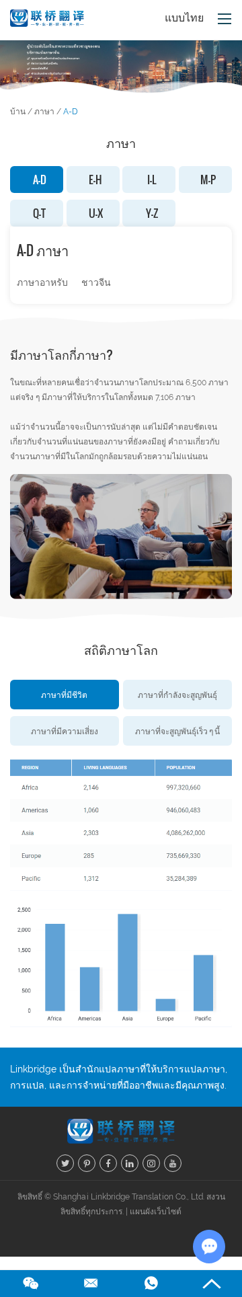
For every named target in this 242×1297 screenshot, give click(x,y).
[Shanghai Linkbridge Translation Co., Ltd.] (47, 19)
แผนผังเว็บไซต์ (156, 1211)
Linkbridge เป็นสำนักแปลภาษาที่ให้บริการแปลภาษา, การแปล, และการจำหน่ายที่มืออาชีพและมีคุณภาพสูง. (118, 1077)
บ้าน (18, 111)
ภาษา (44, 111)
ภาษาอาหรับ (42, 282)
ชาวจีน (96, 282)
